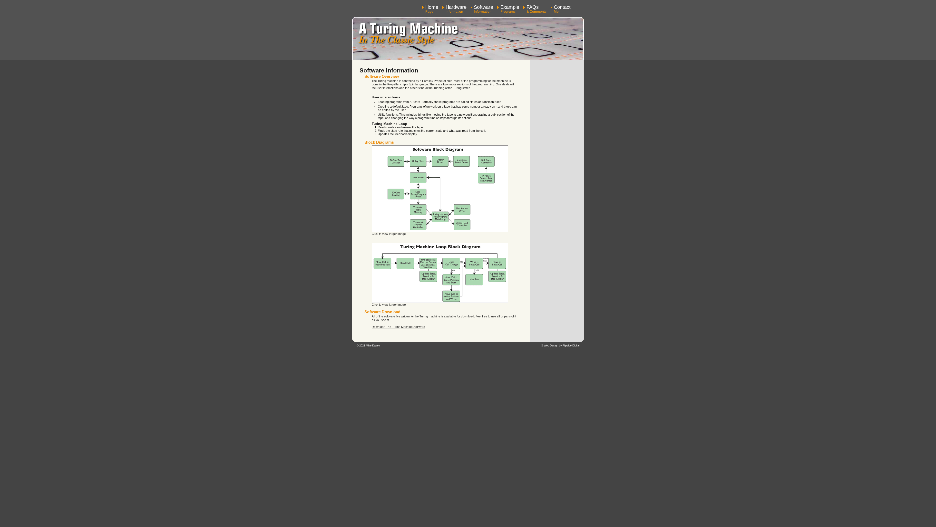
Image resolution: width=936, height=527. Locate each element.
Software (483, 9)
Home (431, 9)
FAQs (536, 9)
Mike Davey (373, 345)
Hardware (456, 9)
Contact (562, 9)
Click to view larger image (389, 234)
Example (509, 9)
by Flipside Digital (569, 345)
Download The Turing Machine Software (398, 327)
